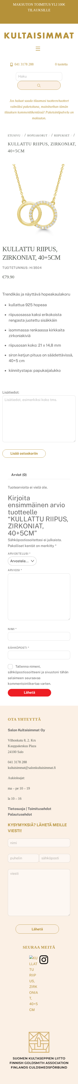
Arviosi (15, 570)
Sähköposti (18, 647)
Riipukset (62, 135)
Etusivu (14, 135)
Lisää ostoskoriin (24, 453)
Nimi (12, 629)
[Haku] (39, 85)
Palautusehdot (20, 814)
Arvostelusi (19, 553)
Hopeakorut (37, 135)
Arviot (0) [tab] (19, 475)
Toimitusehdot (39, 809)
